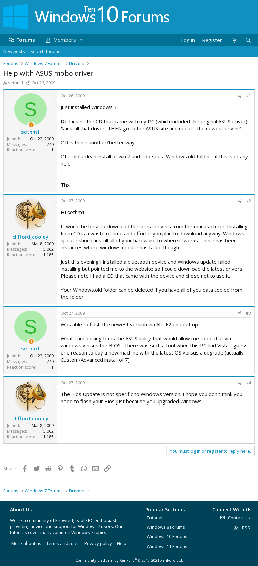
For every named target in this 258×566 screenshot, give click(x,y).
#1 (248, 96)
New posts (14, 51)
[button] (81, 40)
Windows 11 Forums (167, 546)
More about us (26, 543)
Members (64, 39)
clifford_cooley (30, 236)
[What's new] (234, 40)
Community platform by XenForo (129, 560)
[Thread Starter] (31, 124)
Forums (25, 39)
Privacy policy (98, 543)
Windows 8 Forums (166, 527)
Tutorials (156, 518)
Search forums (45, 51)
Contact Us (238, 518)
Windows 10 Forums (167, 536)
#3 (248, 313)
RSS (245, 528)
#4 (248, 383)
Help (121, 543)
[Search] (248, 40)
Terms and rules (63, 543)
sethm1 (15, 83)
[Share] (239, 96)
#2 (248, 201)
